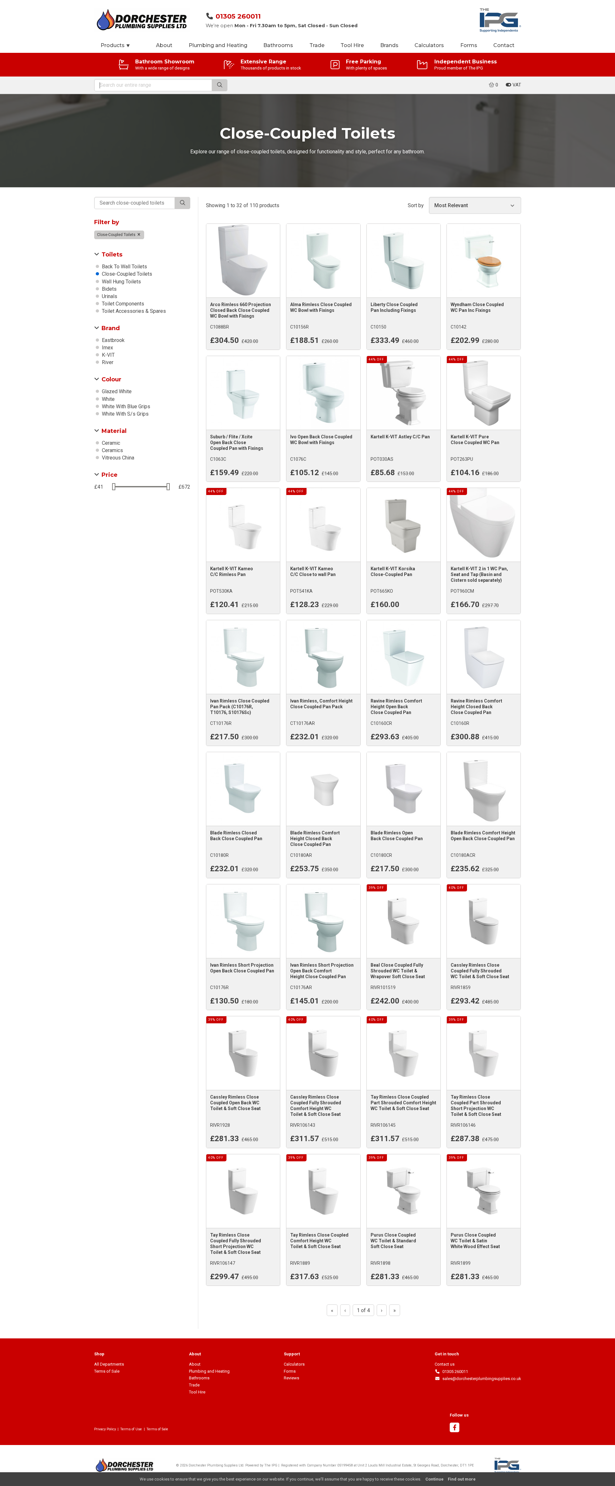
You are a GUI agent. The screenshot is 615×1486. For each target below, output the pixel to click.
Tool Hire (352, 45)
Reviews (291, 1378)
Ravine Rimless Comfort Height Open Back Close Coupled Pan (396, 706)
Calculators (429, 45)
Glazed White (116, 391)
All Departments (109, 1364)
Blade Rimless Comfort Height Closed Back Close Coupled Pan (315, 838)
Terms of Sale (106, 1371)
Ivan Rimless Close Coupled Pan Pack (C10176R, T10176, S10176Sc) (239, 706)
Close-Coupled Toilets (116, 234)
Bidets (109, 289)
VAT (516, 85)
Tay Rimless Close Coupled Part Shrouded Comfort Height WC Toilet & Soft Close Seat (403, 1102)
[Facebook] (454, 1428)
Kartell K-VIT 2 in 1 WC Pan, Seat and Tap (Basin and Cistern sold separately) (479, 574)
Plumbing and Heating (218, 45)
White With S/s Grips (125, 414)
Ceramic (110, 443)
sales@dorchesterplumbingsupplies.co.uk (480, 1378)
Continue (434, 1479)
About (164, 45)
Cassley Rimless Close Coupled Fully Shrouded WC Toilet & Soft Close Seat (480, 970)
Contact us (445, 1364)
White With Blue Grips (125, 406)
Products (115, 45)
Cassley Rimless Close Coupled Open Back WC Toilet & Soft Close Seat (235, 1102)
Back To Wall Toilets (124, 267)
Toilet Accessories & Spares (133, 311)
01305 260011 (238, 16)
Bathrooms (278, 45)
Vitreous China (117, 458)
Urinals (109, 296)
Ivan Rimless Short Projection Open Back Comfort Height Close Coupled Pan (322, 970)
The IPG (270, 1465)
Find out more (462, 1479)
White (108, 399)
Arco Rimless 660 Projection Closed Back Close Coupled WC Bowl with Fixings (240, 310)
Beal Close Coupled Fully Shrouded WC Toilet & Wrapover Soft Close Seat (398, 970)
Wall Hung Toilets (121, 282)
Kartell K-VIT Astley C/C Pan (400, 436)
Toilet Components (122, 304)
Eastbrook (113, 340)
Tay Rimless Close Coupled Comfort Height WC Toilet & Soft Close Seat (319, 1240)
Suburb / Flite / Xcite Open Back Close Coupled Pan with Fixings (236, 442)
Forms (468, 45)
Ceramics (112, 450)
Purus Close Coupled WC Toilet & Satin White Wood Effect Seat (475, 1240)
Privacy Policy (105, 1429)
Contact (503, 45)
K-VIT (108, 355)
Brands (389, 45)
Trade (316, 45)
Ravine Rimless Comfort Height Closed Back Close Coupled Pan (476, 706)
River (107, 362)
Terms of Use (131, 1429)
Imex (107, 348)
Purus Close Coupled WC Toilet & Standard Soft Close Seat (393, 1240)
